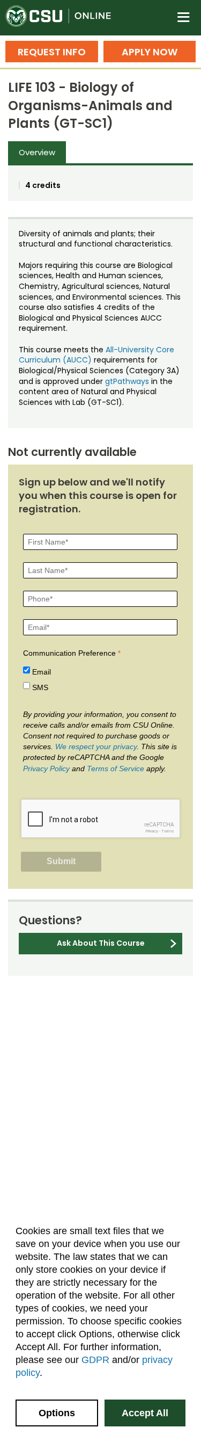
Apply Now (149, 52)
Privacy (151, 831)
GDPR (95, 1359)
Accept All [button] (145, 1413)
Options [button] (57, 1413)
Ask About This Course (101, 943)
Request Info (52, 52)
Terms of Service (115, 768)
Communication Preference (69, 653)
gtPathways (127, 381)
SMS (40, 687)
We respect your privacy (96, 746)
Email (41, 672)
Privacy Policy (46, 768)
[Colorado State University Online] (64, 17)
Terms (167, 831)
